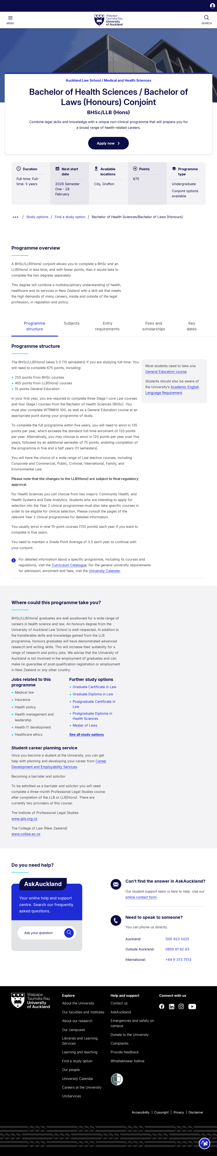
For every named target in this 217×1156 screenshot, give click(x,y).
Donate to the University (130, 1034)
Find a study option (70, 217)
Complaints (119, 1043)
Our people (71, 1070)
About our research (77, 1021)
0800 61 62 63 (177, 949)
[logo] (108, 20)
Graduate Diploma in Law (93, 694)
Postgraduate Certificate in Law (94, 704)
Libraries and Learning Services (80, 1040)
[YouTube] (192, 1007)
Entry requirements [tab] (107, 326)
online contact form (141, 897)
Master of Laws (85, 725)
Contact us (119, 1003)
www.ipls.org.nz (24, 819)
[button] (212, 6)
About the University (78, 1003)
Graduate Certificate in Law (94, 687)
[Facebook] (162, 1007)
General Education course (165, 371)
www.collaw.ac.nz (25, 834)
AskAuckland (121, 1012)
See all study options (86, 734)
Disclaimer (196, 1112)
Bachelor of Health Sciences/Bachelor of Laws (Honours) (137, 217)
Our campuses (73, 1030)
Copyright (161, 1112)
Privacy (179, 1112)
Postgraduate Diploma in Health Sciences (92, 716)
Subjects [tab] (72, 323)
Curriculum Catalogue (69, 565)
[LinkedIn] (171, 1007)
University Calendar (104, 571)
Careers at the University (82, 1087)
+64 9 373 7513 (178, 959)
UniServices (71, 1096)
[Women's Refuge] (117, 1084)
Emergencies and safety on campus (132, 1023)
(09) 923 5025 (177, 939)
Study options (37, 217)
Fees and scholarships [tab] (153, 326)
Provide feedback (125, 1052)
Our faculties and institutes (83, 1012)
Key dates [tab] (192, 326)
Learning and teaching (79, 1052)
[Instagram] (181, 1007)
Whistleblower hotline (127, 1061)
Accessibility (141, 1112)
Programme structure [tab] (34, 326)
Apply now (113, 145)
